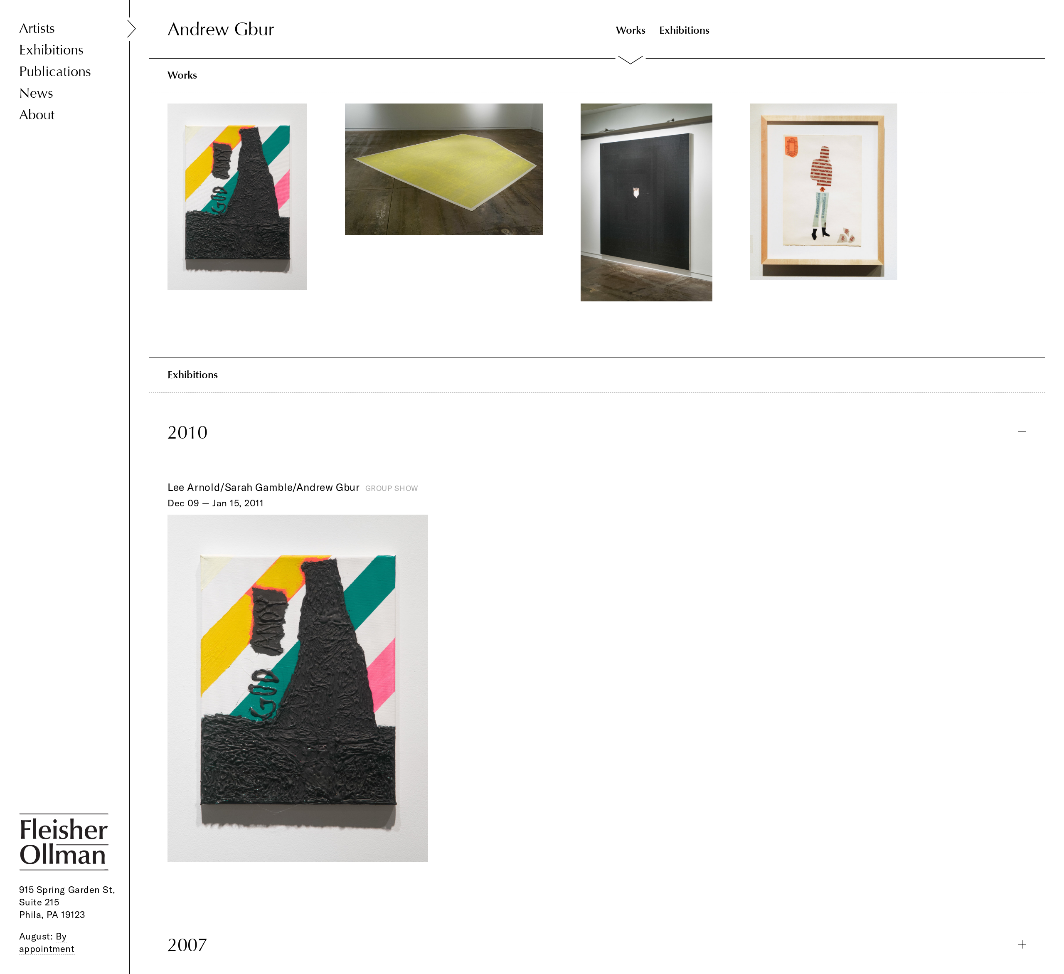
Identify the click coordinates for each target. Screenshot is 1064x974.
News (36, 93)
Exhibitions (51, 50)
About (36, 114)
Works (630, 30)
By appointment (47, 942)
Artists (37, 28)
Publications (55, 71)
